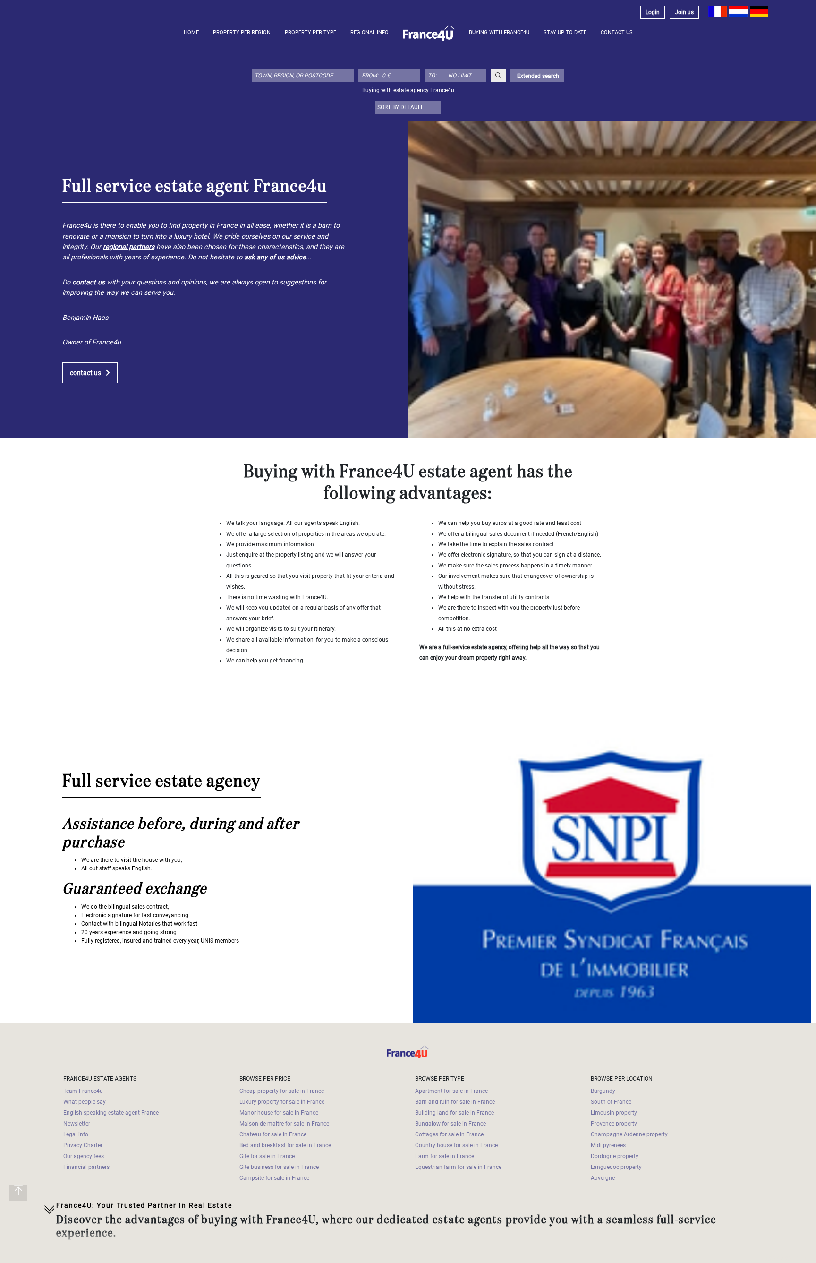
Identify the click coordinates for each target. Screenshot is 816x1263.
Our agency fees (83, 1156)
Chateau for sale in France (272, 1134)
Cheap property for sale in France (281, 1091)
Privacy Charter (82, 1145)
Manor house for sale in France (278, 1112)
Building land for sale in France (454, 1112)
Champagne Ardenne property (629, 1134)
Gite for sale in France (267, 1156)
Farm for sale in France (444, 1156)
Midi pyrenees (608, 1145)
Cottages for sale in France (449, 1134)
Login (653, 12)
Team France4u (83, 1091)
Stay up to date (565, 32)
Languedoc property (616, 1167)
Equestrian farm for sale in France (458, 1167)
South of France (611, 1102)
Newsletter (76, 1123)
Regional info (369, 32)
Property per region (242, 32)
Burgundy (603, 1091)
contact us (85, 373)
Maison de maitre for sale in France (284, 1123)
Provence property (614, 1123)
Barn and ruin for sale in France (455, 1102)
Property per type (310, 32)
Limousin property (614, 1112)
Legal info (75, 1134)
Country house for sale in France (456, 1145)
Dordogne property (614, 1156)
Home (191, 32)
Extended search (537, 76)
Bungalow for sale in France (450, 1123)
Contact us (617, 32)
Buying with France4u (499, 32)
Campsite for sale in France (274, 1178)
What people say (84, 1102)
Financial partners (86, 1167)
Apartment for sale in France (451, 1091)
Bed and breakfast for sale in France (285, 1145)
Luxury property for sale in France (281, 1102)
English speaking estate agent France (111, 1112)
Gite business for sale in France (279, 1167)
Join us (684, 12)
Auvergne (603, 1178)
